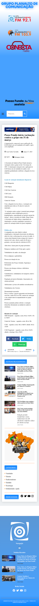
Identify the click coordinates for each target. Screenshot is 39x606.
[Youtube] (21, 590)
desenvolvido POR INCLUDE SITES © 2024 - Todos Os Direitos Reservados (20, 601)
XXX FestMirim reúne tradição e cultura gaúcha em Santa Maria (25, 402)
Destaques (17, 157)
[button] (2, 113)
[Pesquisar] (25, 114)
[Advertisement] (19, 76)
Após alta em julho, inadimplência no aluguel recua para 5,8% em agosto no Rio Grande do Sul (25, 394)
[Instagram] (25, 590)
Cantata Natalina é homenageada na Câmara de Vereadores (25, 385)
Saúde (22, 157)
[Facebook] (14, 590)
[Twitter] (17, 590)
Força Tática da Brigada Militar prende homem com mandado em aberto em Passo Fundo (25, 377)
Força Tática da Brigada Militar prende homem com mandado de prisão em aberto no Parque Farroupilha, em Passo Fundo (25, 369)
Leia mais (20, 373)
